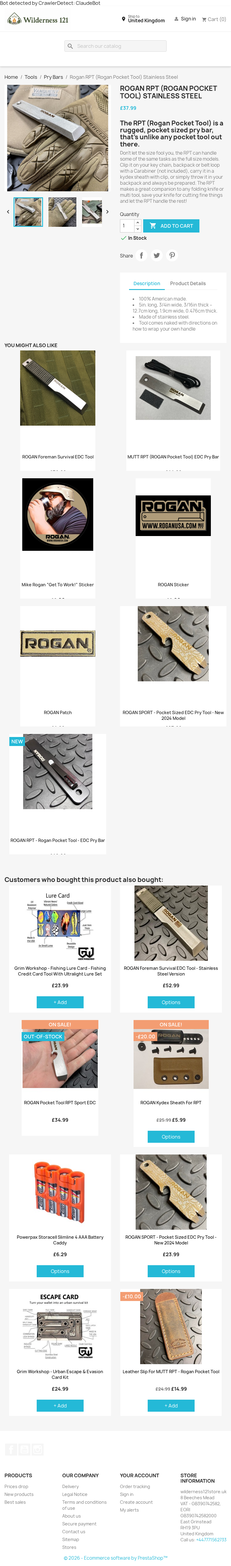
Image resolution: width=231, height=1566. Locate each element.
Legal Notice (75, 1494)
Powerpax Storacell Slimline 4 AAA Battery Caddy (60, 1240)
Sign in (127, 1494)
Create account (136, 1502)
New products (19, 1494)
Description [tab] (147, 283)
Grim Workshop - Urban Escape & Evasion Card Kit (60, 1374)
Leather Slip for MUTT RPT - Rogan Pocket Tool (171, 1371)
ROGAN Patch (58, 712)
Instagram (38, 1450)
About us (71, 1516)
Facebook (11, 1450)
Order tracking (135, 1486)
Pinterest (172, 255)
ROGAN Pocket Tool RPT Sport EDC (60, 1102)
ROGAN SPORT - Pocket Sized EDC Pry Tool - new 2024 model (173, 715)
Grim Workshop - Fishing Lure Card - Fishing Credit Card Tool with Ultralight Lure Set (60, 971)
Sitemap (70, 1539)
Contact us (73, 1531)
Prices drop (16, 1486)
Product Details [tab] (188, 283)
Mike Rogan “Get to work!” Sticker (58, 584)
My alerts (129, 1510)
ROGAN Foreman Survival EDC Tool (58, 457)
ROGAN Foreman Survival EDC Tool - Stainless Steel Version (171, 971)
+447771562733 (211, 1540)
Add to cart (171, 225)
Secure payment (79, 1524)
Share (141, 255)
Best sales (15, 1502)
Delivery (70, 1486)
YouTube (24, 1450)
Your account (139, 1475)
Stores (69, 1547)
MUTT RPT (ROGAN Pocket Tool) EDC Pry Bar (173, 457)
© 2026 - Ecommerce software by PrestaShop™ (116, 1558)
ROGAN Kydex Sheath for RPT (171, 1102)
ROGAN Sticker (173, 584)
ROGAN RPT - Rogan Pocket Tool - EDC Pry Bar (58, 840)
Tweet (157, 255)
